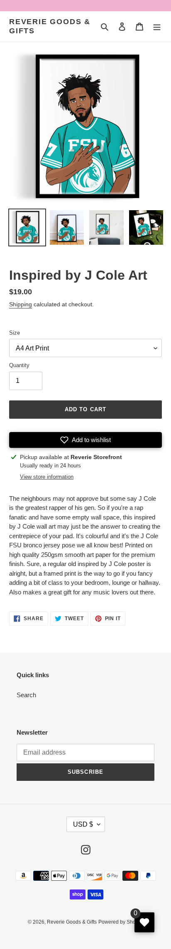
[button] (85, 440)
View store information (46, 477)
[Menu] (157, 26)
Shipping (20, 304)
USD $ (83, 824)
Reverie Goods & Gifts (49, 26)
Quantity (19, 365)
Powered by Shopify (121, 922)
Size (14, 333)
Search (26, 694)
